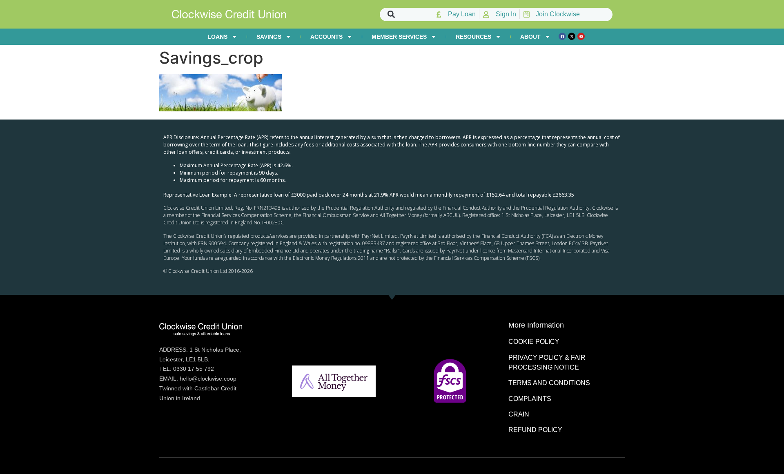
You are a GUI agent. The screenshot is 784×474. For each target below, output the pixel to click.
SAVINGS (268, 36)
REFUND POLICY (535, 429)
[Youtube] (581, 36)
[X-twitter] (571, 36)
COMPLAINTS (529, 398)
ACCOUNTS (326, 36)
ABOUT (530, 36)
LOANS (217, 36)
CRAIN (518, 414)
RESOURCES (473, 36)
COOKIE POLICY (533, 341)
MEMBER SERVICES (399, 36)
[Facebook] (562, 36)
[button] (391, 14)
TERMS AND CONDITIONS (549, 382)
